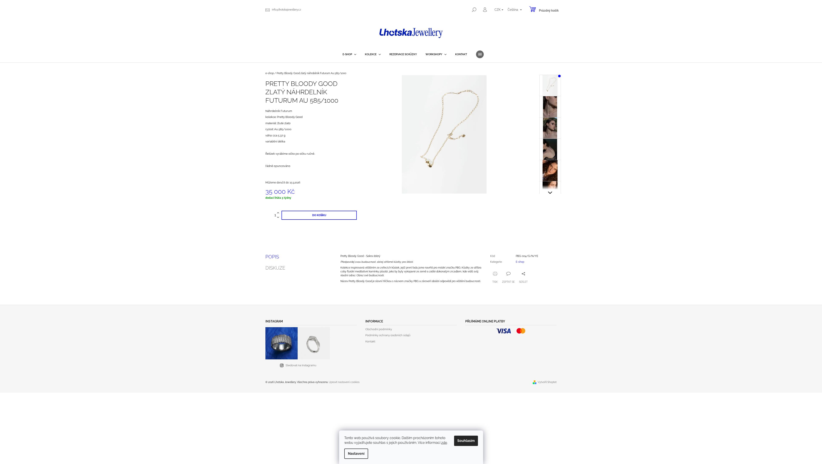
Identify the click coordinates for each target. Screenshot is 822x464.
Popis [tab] (272, 256)
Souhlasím (466, 441)
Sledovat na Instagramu (301, 365)
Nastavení (356, 454)
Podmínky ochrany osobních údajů (387, 335)
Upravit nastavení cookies (344, 382)
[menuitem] (349, 54)
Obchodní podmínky (378, 329)
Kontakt (370, 341)
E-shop (520, 261)
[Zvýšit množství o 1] (278, 213)
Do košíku (319, 215)
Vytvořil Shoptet (547, 382)
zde (444, 443)
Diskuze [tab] (275, 267)
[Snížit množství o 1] (278, 217)
